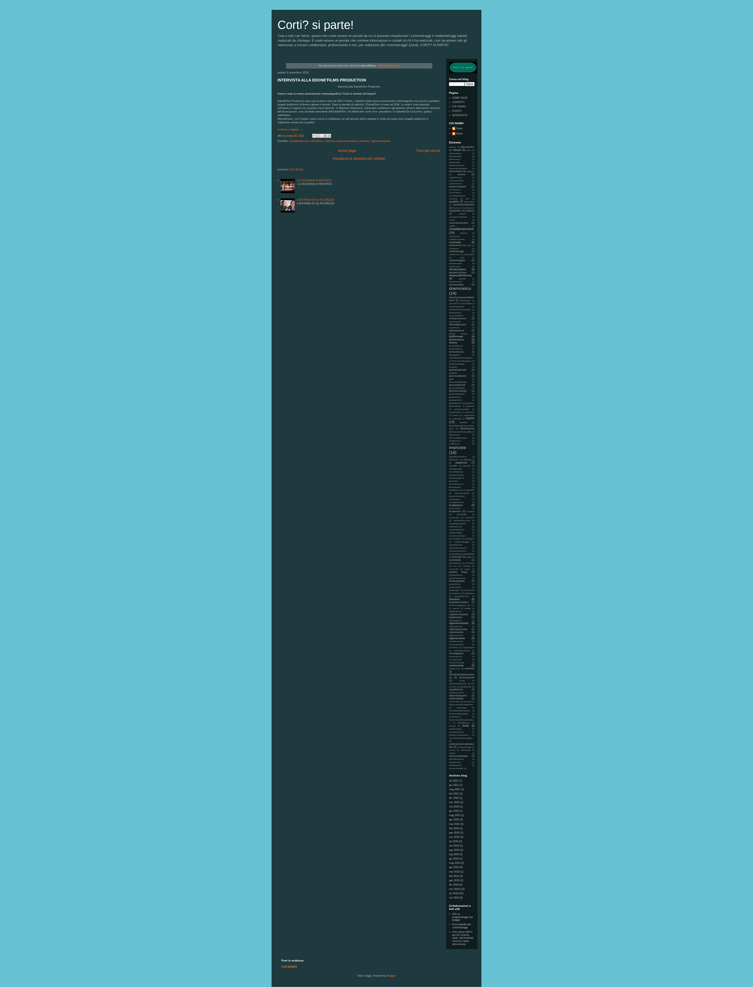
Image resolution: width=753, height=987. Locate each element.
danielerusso (455, 266)
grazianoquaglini (461, 409)
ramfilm (468, 608)
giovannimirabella (457, 388)
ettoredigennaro (457, 324)
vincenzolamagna (458, 756)
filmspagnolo (454, 355)
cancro (452, 220)
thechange (462, 708)
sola (473, 683)
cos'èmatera (469, 254)
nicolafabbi (455, 560)
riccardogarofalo (456, 644)
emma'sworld (455, 322)
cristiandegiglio (457, 260)
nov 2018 (454, 889)
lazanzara (453, 481)
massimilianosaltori (457, 524)
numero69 (453, 569)
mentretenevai (455, 545)
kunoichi (466, 466)
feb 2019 (454, 876)
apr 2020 (454, 819)
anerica (461, 174)
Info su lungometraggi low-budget (462, 916)
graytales (470, 406)
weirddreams (454, 762)
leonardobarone (456, 484)
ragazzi (456, 608)
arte (467, 199)
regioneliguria (455, 620)
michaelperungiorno (458, 548)
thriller (465, 725)
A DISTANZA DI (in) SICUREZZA (315, 199)
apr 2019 (454, 867)
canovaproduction (458, 223)
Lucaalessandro (456, 502)
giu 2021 (454, 785)
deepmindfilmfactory (460, 275)
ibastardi (463, 422)
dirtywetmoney (455, 282)
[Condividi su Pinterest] (329, 136)
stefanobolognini (458, 695)
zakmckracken (455, 765)
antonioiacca (455, 190)
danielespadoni (457, 269)
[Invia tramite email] (314, 136)
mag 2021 (454, 789)
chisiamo (463, 233)
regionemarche (456, 626)
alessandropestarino (458, 168)
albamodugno (455, 153)
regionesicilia (456, 632)
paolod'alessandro (457, 578)
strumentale (454, 702)
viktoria (452, 753)
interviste (330, 141)
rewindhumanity (456, 641)
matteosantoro (455, 526)
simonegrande (467, 677)
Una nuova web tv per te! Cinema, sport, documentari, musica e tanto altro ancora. (463, 937)
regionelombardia (458, 623)
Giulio (459, 128)
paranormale (454, 584)
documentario (456, 284)
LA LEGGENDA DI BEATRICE (314, 180)
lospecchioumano (457, 496)
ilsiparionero (454, 435)
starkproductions (456, 692)
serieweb (470, 668)
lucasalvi (471, 511)
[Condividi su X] (322, 136)
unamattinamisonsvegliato (461, 738)
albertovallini (454, 162)
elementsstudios (456, 307)
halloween (457, 419)
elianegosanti (455, 313)
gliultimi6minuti (455, 403)
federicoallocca (456, 349)
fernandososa (456, 351)
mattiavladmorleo (456, 530)
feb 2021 (454, 793)
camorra (462, 214)
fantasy (453, 342)
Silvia (459, 133)
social (462, 681)
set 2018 (454, 897)
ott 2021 (453, 780)
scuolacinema (455, 660)
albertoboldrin (455, 156)
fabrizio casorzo (458, 334)
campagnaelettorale (458, 217)
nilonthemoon (455, 563)
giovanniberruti (457, 385)
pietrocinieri (469, 590)
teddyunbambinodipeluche (461, 704)
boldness (467, 208)
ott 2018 (453, 893)
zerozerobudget (456, 768)
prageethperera (462, 596)
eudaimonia (454, 328)
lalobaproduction (456, 475)
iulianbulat (453, 460)
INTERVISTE (459, 115)
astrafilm (454, 201)
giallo (451, 379)
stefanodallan (456, 698)
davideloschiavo (458, 272)
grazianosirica (455, 412)
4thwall (457, 150)
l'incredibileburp (456, 472)
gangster (453, 373)
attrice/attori (469, 202)
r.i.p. (473, 605)
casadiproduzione (299, 141)
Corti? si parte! (315, 24)
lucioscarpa (454, 517)
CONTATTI (458, 102)
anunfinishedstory (457, 196)
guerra (456, 415)
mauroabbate (455, 539)
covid (461, 257)
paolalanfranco (456, 575)
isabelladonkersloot (458, 457)
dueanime (453, 303)
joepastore (461, 462)
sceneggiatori (456, 653)
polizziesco (470, 593)
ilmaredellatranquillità (462, 432)
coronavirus (455, 245)
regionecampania (380, 141)
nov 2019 (454, 837)
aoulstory (453, 199)
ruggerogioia (469, 647)
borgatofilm (455, 210)
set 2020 (454, 806)
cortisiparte (454, 248)
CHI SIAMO (459, 106)
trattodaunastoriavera (458, 735)
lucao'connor (455, 508)
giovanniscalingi (458, 391)
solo (454, 687)
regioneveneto (457, 638)
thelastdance (455, 717)
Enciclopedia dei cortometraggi (461, 926)
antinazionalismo (456, 181)
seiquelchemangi (456, 662)
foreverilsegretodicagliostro (461, 358)
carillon (452, 226)
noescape (470, 563)
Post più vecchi (428, 151)
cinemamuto (454, 236)
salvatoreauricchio (462, 650)
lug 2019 (454, 854)
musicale (457, 557)
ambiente (470, 171)
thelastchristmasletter (458, 714)
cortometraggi (456, 251)
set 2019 (454, 845)
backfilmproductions (464, 204)
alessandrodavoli (456, 165)
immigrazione (455, 441)
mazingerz (470, 539)
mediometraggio (462, 542)
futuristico (453, 367)
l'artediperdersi (455, 469)
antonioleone (455, 193)
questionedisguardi (457, 605)
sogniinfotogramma (457, 683)
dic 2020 (454, 797)
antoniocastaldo (457, 186)
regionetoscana (456, 635)
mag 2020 (454, 815)
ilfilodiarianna (467, 428)
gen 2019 (454, 880)
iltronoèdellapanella (458, 438)
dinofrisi (462, 279)
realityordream (455, 611)
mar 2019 (454, 871)
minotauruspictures (457, 551)
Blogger (391, 975)
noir (455, 566)
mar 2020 (454, 824)
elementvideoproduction (460, 309)
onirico (467, 569)
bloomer (456, 208)
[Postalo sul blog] (318, 136)
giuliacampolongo (457, 394)
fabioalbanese (456, 330)
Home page (347, 151)
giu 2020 (454, 810)
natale (469, 557)
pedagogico (454, 590)
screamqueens (455, 656)
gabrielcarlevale (457, 370)
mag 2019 (454, 862)
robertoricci (454, 647)
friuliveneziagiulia (456, 364)
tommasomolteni (456, 732)
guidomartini (469, 415)
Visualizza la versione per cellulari (358, 159)
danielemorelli (455, 263)
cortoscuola (454, 254)
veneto (452, 750)
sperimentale (465, 687)
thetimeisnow (463, 723)
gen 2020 (454, 832)
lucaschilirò (462, 514)
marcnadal (470, 517)
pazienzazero (455, 587)
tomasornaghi (455, 729)
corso (468, 245)
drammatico (460, 288)
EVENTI (457, 110)
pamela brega (458, 572)
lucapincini (455, 511)
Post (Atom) (296, 169)
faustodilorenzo (456, 346)
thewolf (452, 726)
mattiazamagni (455, 533)
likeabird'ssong (455, 490)
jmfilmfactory (469, 460)
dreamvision (465, 300)
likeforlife (471, 490)
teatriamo (467, 702)
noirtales (466, 566)
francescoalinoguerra (461, 361)
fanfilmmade (456, 336)
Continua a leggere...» (289, 129)
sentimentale (456, 665)
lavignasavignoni (456, 478)
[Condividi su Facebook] (325, 136)
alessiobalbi (455, 171)
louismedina (454, 499)
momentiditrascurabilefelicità (461, 554)
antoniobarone (455, 183)
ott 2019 (453, 841)
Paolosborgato (457, 581)
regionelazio (455, 617)
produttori (364, 141)
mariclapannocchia (461, 520)
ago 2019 (454, 849)
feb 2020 (454, 828)
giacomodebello (457, 376)
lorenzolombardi (462, 493)
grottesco (470, 412)
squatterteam (456, 689)
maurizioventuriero (346, 141)
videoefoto (466, 750)
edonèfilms (317, 141)
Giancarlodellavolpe (458, 382)
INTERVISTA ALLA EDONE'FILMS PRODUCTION (321, 80)
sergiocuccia (454, 669)
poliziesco (456, 593)
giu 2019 (454, 858)
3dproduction (467, 147)
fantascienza (456, 339)
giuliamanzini (455, 397)
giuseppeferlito (455, 400)
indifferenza (454, 444)
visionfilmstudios (456, 759)
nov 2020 (454, 802)
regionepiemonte (458, 629)
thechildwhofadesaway (459, 711)
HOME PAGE (460, 97)
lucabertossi (456, 505)
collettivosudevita (457, 239)
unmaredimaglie (464, 747)
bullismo (470, 210)
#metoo (452, 147)
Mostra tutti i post (389, 65)
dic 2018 (454, 884)
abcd (469, 150)
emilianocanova (457, 318)
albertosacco (455, 159)
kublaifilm (453, 466)
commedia (455, 242)
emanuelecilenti (456, 316)
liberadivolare (455, 487)
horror (470, 418)
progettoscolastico (458, 602)
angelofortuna (455, 177)
